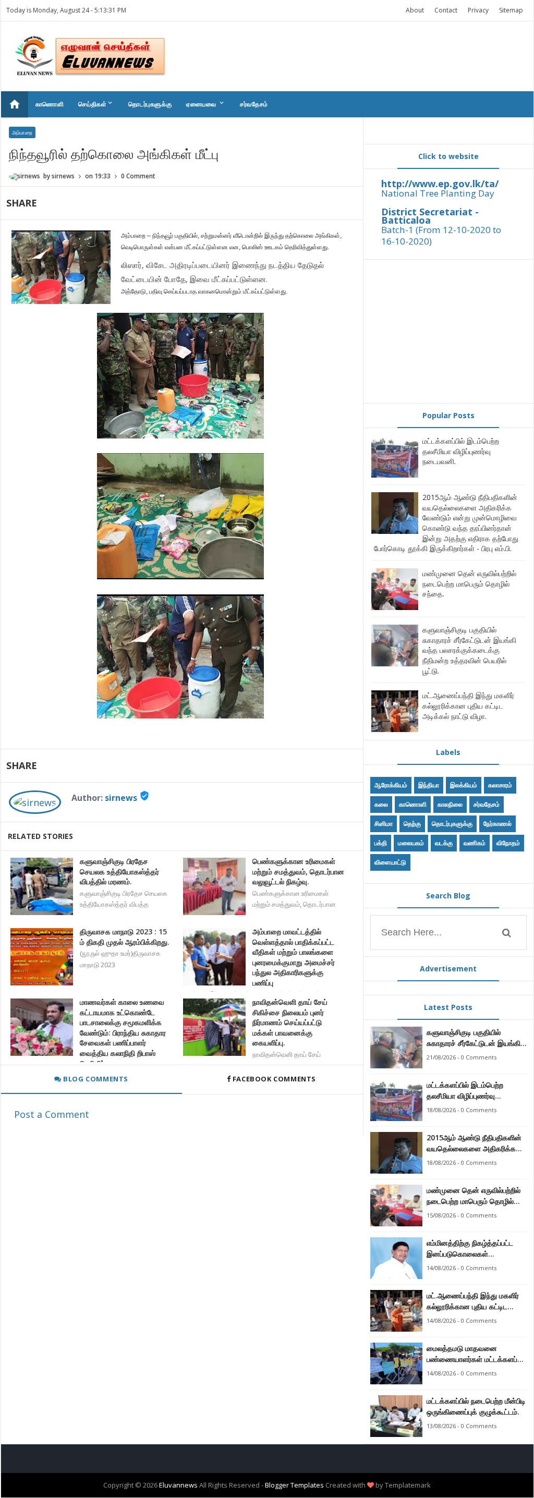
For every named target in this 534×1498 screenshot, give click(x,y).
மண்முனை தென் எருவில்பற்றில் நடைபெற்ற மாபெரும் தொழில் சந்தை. (469, 583)
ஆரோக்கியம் (390, 785)
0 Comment (138, 176)
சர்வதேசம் (254, 104)
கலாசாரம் (500, 785)
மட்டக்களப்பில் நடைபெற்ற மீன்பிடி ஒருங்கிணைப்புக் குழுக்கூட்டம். (476, 1406)
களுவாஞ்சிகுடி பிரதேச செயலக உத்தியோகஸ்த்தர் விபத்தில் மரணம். (119, 871)
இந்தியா (428, 785)
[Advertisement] (448, 331)
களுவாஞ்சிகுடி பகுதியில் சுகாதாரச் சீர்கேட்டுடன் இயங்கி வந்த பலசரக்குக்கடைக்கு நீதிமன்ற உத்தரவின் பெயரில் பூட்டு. (469, 650)
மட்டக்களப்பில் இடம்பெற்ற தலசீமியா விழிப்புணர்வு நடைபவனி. (460, 451)
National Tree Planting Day (437, 193)
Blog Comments (95, 1078)
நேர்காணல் (497, 823)
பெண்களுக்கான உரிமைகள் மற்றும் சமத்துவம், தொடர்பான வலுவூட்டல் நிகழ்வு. (298, 871)
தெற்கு (412, 823)
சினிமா (383, 823)
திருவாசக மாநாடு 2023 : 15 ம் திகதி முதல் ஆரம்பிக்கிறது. (124, 937)
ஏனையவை (205, 103)
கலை (381, 804)
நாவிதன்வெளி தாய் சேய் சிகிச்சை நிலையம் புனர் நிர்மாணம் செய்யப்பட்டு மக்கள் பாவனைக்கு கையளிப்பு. (289, 1022)
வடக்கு (444, 842)
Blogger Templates (294, 1485)
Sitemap (511, 10)
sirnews (121, 797)
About (415, 10)
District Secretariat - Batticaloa (430, 215)
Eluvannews (178, 1485)
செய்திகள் (96, 103)
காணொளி (49, 104)
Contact (445, 10)
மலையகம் (411, 842)
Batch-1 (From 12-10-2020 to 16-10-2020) (441, 235)
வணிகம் (475, 842)
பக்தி (380, 842)
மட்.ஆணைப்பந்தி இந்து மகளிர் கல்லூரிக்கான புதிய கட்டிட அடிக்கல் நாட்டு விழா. (468, 705)
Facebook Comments (274, 1078)
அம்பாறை (22, 132)
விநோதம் (508, 842)
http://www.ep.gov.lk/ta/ (440, 183)
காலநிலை (450, 804)
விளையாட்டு (390, 862)
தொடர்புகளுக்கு (150, 104)
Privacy (478, 10)
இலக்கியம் (463, 785)
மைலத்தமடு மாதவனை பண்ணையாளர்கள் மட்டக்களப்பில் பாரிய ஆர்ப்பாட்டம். (477, 1354)
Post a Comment (51, 1114)
